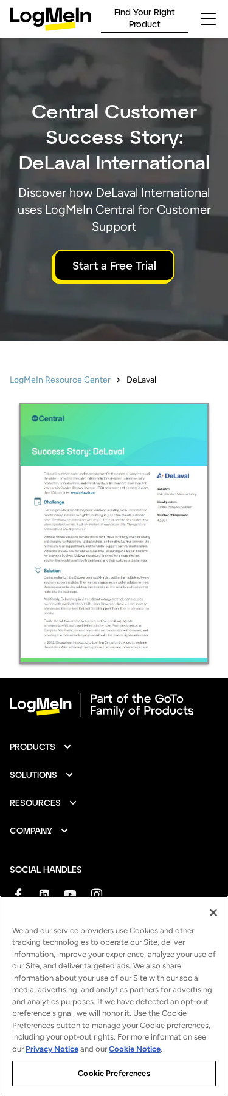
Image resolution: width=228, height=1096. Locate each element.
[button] (41, 747)
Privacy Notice (52, 1048)
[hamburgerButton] (208, 19)
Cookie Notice (135, 1048)
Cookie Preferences (114, 1073)
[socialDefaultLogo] (18, 894)
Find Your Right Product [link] (144, 18)
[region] (114, 996)
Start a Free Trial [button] (114, 265)
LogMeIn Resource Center (60, 380)
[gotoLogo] (50, 19)
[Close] (213, 912)
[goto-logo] (114, 705)
